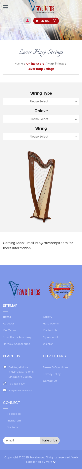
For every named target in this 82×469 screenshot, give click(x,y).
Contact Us (50, 330)
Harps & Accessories (16, 344)
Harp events (51, 323)
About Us (9, 323)
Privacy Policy (52, 374)
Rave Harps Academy (17, 337)
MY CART (48, 21)
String (41, 129)
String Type (41, 94)
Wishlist (48, 344)
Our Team (9, 330)
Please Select (39, 101)
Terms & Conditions (55, 367)
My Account (50, 337)
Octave (41, 111)
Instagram (14, 420)
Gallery (47, 317)
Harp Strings (56, 63)
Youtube (13, 427)
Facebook (14, 414)
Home (19, 63)
